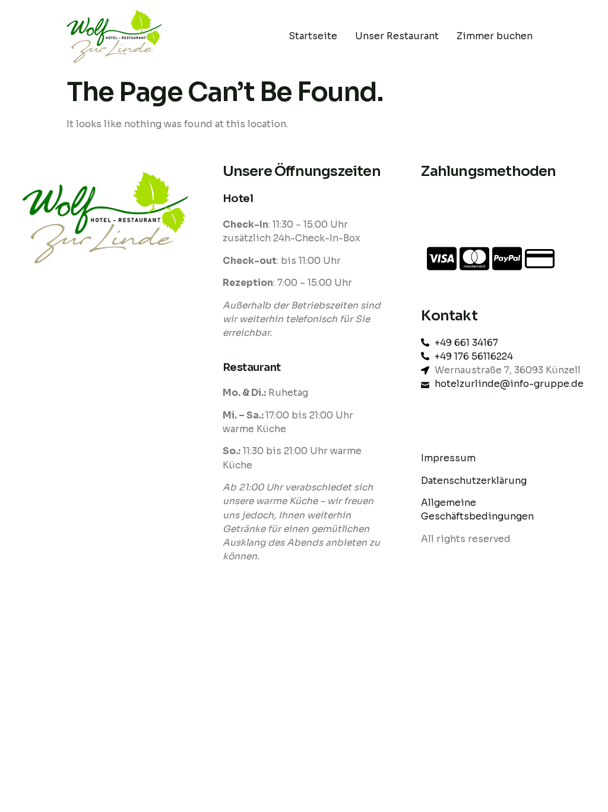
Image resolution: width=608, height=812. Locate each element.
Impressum (448, 458)
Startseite (313, 36)
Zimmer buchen (495, 36)
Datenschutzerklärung (475, 480)
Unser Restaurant (397, 36)
